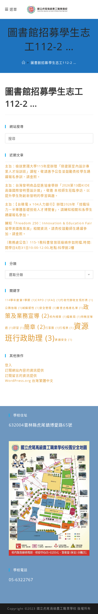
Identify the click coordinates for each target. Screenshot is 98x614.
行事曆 (52, 328)
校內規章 (58, 316)
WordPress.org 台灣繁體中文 (29, 380)
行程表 (66, 328)
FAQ (54, 300)
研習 (18, 328)
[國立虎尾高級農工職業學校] (23, 62)
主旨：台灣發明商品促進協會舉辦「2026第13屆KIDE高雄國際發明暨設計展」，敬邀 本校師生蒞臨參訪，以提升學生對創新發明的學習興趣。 (47, 190)
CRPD (42, 300)
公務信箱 (13, 308)
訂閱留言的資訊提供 (21, 375)
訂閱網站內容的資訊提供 (24, 370)
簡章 (34, 326)
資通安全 (63, 339)
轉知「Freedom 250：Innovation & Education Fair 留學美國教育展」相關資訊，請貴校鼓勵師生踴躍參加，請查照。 (48, 228)
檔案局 (74, 316)
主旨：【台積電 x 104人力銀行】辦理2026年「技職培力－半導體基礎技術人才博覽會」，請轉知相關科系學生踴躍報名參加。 (49, 209)
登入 (8, 365)
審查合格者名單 (70, 308)
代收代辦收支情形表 (76, 300)
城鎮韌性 (30, 308)
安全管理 (48, 308)
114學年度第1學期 (20, 300)
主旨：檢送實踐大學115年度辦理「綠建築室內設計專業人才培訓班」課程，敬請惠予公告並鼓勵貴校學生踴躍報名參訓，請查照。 (48, 171)
